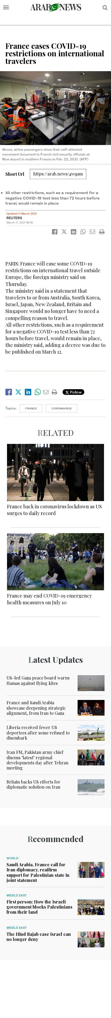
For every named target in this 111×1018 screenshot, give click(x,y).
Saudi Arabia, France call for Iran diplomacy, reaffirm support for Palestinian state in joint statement (38, 872)
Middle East (16, 895)
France (31, 408)
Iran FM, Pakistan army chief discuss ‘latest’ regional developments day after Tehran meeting (37, 760)
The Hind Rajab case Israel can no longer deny (38, 936)
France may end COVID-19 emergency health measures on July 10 (49, 599)
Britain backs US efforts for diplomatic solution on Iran (33, 784)
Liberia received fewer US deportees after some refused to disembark (38, 732)
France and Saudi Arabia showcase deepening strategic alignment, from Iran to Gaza (36, 708)
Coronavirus (61, 408)
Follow (75, 392)
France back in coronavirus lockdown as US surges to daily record (54, 509)
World (12, 858)
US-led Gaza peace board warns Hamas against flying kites (38, 680)
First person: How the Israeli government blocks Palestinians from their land (39, 907)
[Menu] (6, 8)
